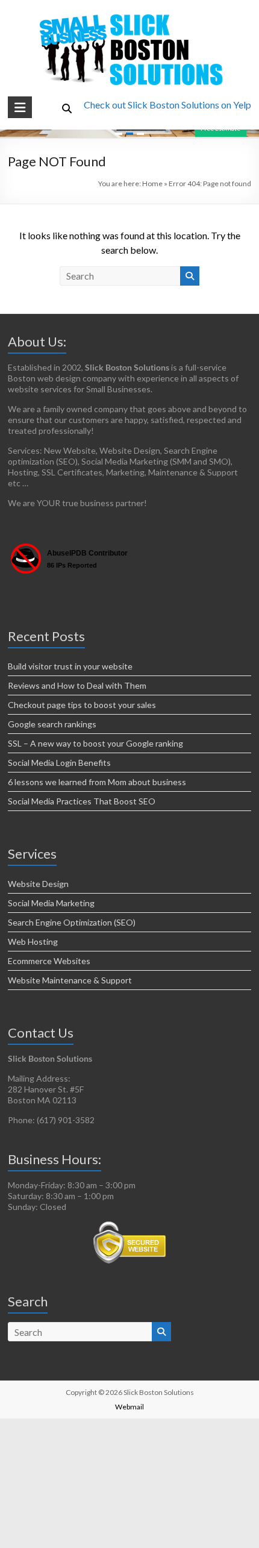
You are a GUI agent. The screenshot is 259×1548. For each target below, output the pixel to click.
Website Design (38, 884)
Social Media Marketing (51, 903)
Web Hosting (33, 941)
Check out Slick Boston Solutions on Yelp (167, 104)
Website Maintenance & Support (70, 980)
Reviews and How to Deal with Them (77, 685)
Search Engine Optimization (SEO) (72, 922)
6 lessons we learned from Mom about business (97, 782)
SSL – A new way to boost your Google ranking (95, 743)
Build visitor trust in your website (70, 666)
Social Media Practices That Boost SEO (81, 801)
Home (152, 183)
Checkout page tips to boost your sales (82, 705)
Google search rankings (52, 724)
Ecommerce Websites (49, 961)
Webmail (129, 1406)
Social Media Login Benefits (59, 762)
